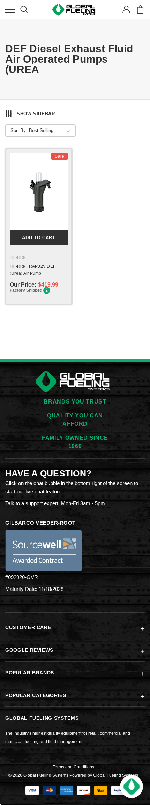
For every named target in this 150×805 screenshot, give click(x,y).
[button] (131, 786)
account (126, 9)
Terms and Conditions (73, 767)
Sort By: (18, 130)
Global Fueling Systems (115, 775)
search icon (24, 9)
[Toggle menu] (10, 9)
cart (140, 9)
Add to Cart (38, 237)
